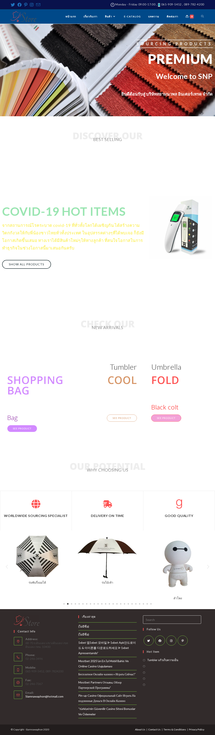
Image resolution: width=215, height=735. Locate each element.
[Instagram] (32, 5)
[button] (26, 264)
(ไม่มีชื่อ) (83, 626)
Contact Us (154, 729)
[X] (149, 641)
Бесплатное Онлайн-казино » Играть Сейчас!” (107, 674)
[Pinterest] (26, 5)
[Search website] (202, 16)
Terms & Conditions (175, 729)
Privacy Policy (196, 729)
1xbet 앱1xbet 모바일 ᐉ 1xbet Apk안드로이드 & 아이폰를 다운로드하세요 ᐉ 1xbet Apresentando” (107, 648)
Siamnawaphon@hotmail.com (44, 696)
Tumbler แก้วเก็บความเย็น (162, 660)
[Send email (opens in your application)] (38, 5)
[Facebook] (19, 5)
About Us (140, 729)
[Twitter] (13, 5)
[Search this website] (172, 619)
